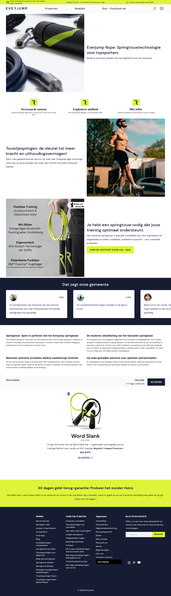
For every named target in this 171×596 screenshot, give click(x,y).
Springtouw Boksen (44, 566)
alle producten (42, 521)
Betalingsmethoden (75, 541)
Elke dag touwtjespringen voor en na (77, 566)
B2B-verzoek (101, 539)
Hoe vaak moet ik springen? (78, 531)
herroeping (103, 562)
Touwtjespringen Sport (46, 576)
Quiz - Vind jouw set (114, 8)
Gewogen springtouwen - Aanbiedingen (47, 571)
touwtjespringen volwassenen (43, 544)
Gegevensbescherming (106, 528)
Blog (38, 539)
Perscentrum (102, 542)
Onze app (40, 535)
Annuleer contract (104, 557)
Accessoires (41, 532)
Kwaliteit (80, 8)
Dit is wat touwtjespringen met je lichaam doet (78, 550)
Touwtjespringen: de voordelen (75, 526)
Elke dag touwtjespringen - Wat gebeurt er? (78, 556)
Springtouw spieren (45, 562)
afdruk (99, 546)
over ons (100, 553)
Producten (51, 8)
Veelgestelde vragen (75, 538)
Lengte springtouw (74, 534)
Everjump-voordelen (75, 521)
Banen (99, 535)
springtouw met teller (46, 549)
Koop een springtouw (45, 559)
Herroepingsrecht (104, 532)
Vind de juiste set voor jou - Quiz (110, 249)
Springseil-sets (43, 524)
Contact (69, 545)
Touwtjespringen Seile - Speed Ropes (46, 581)
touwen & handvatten (46, 528)
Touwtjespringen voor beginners (46, 554)
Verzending (101, 521)
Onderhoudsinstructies (76, 561)
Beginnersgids (102, 550)
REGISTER (158, 534)
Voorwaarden (102, 524)
